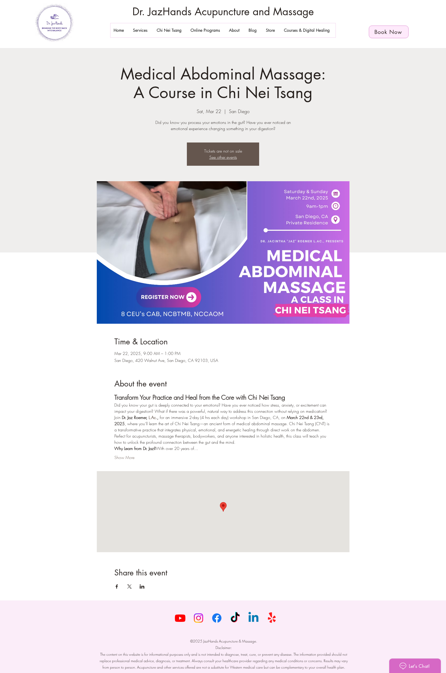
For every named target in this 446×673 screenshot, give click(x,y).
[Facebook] (217, 618)
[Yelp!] (272, 618)
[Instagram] (198, 618)
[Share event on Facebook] (116, 586)
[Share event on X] (129, 586)
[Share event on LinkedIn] (142, 586)
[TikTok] (235, 618)
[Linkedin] (253, 618)
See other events (223, 157)
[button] (141, 30)
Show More (124, 457)
